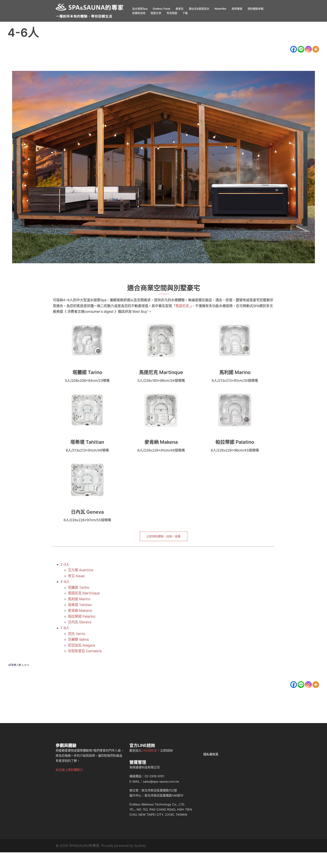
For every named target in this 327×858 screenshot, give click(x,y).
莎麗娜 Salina (78, 639)
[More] (315, 49)
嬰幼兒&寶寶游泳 (199, 8)
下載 (185, 13)
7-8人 (64, 628)
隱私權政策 (210, 754)
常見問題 (172, 13)
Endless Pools (161, 8)
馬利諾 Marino (235, 372)
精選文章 (156, 13)
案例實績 (237, 8)
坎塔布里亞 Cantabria (85, 651)
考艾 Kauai (76, 576)
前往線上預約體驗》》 (70, 770)
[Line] (301, 49)
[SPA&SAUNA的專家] (90, 10)
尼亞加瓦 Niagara (81, 645)
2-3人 (64, 564)
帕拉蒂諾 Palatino (235, 442)
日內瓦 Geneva (87, 512)
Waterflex (220, 8)
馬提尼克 (182, 306)
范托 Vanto (76, 634)
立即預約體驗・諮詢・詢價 (163, 536)
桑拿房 (180, 8)
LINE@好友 (149, 750)
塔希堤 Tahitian (87, 442)
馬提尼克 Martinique (84, 593)
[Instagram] (308, 49)
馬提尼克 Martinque (161, 372)
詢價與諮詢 (138, 13)
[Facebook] (293, 49)
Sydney (140, 846)
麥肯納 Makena (161, 442)
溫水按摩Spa (140, 8)
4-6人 (65, 582)
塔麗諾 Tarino (87, 372)
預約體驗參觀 (255, 8)
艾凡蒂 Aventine (80, 570)
